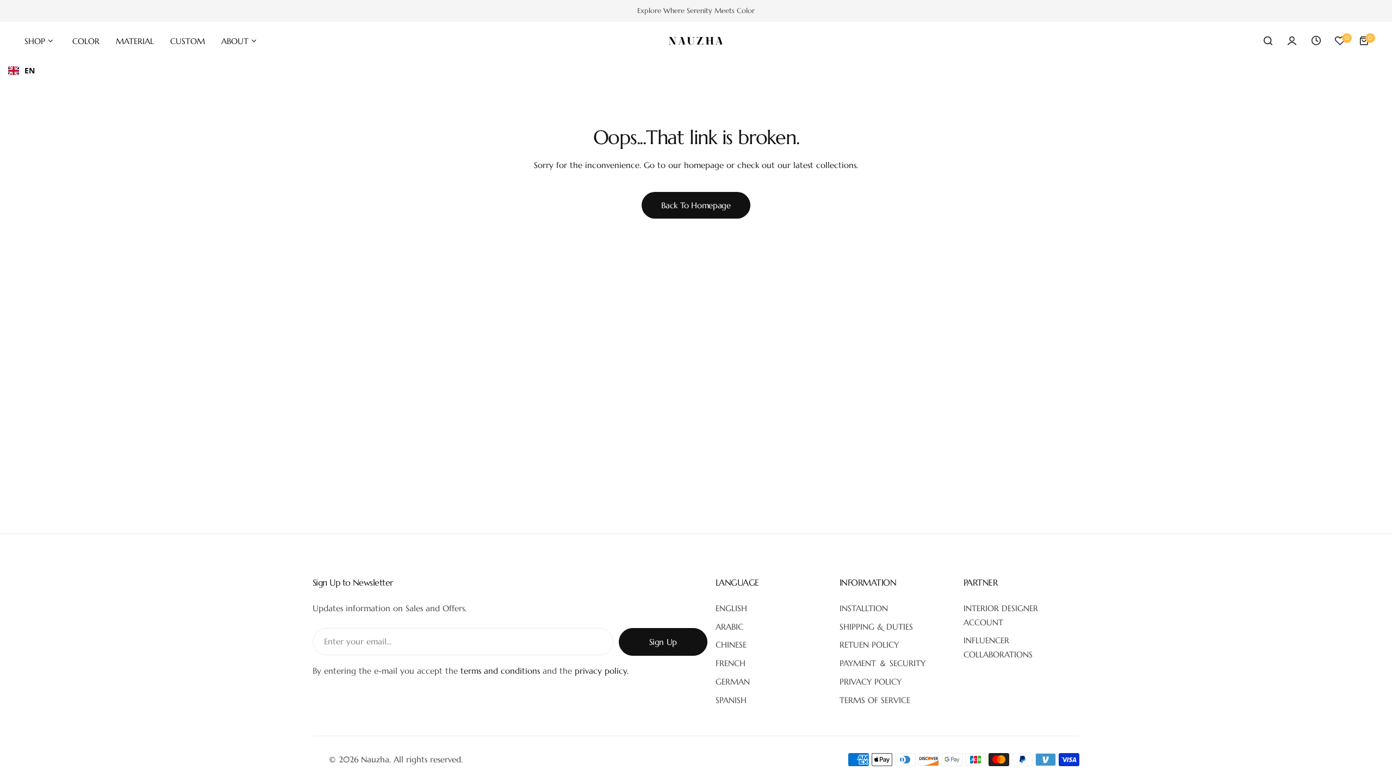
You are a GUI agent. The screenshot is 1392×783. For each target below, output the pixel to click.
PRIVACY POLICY (871, 681)
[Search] (1268, 41)
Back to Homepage (695, 205)
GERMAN (733, 681)
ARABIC (729, 627)
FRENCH (730, 663)
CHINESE (731, 644)
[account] (1292, 41)
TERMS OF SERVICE (875, 700)
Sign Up (663, 642)
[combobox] (21, 71)
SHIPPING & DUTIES (876, 627)
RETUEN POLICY (869, 644)
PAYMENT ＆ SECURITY (882, 663)
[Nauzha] (696, 41)
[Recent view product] (1316, 41)
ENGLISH (731, 608)
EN (29, 70)
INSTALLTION (864, 608)
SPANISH (731, 700)
